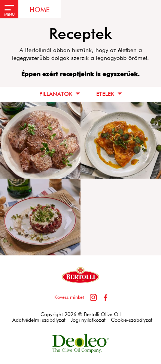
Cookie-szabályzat (131, 320)
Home (39, 10)
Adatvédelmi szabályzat (39, 320)
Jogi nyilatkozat (88, 320)
